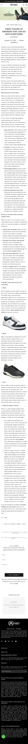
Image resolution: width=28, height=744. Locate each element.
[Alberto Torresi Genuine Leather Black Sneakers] (14, 371)
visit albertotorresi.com (8, 509)
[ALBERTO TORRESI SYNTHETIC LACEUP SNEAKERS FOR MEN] (14, 322)
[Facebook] (2, 641)
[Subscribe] (26, 671)
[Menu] (1, 5)
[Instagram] (12, 641)
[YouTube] (16, 641)
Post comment (14, 575)
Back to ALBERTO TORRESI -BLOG (15, 524)
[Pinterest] (8, 641)
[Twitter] (5, 641)
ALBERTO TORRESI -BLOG (15, 24)
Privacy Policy (13, 581)
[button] (23, 5)
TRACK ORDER (20, 1)
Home (8, 24)
